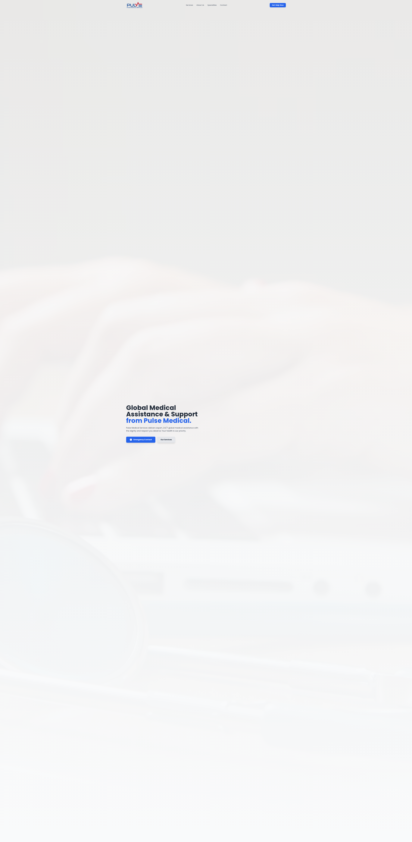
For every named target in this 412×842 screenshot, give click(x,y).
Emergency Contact (142, 439)
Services (189, 5)
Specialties (212, 5)
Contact (223, 5)
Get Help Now (278, 5)
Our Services (166, 439)
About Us (200, 5)
